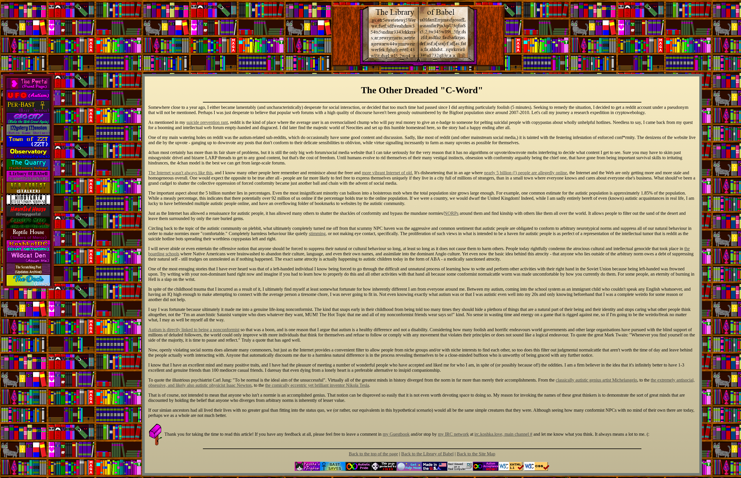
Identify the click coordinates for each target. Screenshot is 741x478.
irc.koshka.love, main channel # (503, 434)
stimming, (318, 233)
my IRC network (453, 434)
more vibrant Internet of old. (387, 172)
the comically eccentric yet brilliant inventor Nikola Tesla (317, 385)
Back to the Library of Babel (427, 453)
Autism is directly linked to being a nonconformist (193, 329)
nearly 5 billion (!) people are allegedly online (525, 172)
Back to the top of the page (373, 453)
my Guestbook (396, 434)
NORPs (451, 213)
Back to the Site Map (476, 453)
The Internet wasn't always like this (180, 172)
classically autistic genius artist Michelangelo (596, 380)
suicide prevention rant (207, 122)
